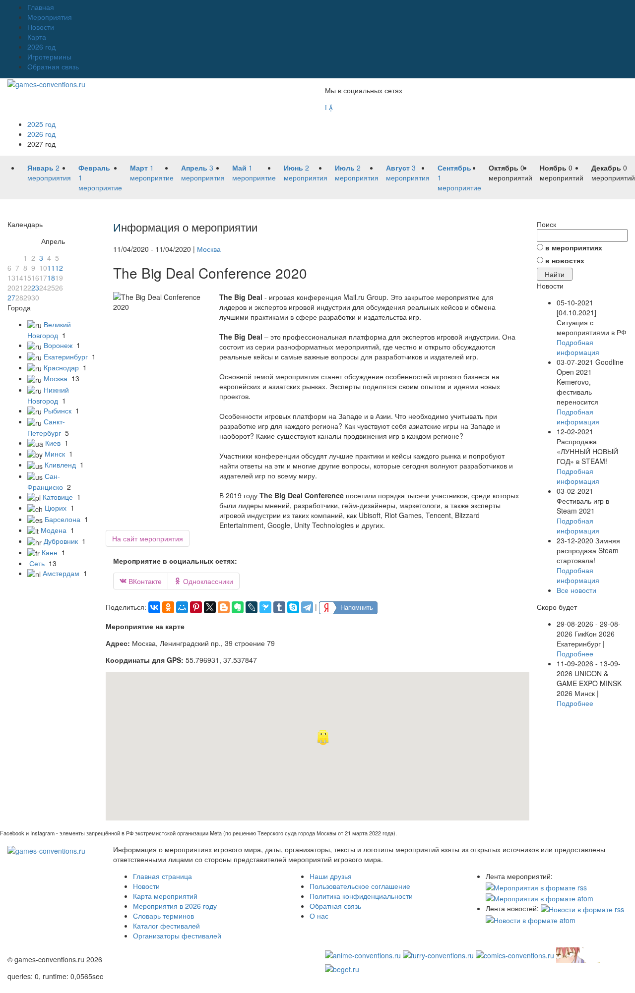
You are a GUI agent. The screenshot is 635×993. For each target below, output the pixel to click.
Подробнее (575, 653)
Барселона (62, 519)
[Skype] (293, 607)
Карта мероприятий (165, 896)
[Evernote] (238, 607)
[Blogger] (224, 607)
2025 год (41, 124)
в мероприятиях (573, 247)
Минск (55, 454)
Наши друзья (331, 876)
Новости (40, 27)
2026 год (41, 47)
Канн (50, 552)
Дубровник (61, 541)
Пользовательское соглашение (360, 886)
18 (51, 278)
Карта (36, 37)
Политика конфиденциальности (361, 896)
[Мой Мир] (182, 607)
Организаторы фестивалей (177, 935)
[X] (210, 607)
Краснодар (61, 367)
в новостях (564, 260)
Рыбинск (57, 410)
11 (51, 268)
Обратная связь (53, 66)
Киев (53, 443)
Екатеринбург (66, 356)
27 (11, 297)
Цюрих (55, 508)
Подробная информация (578, 347)
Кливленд (60, 464)
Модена (53, 530)
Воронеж (58, 345)
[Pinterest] (196, 607)
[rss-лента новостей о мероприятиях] (582, 908)
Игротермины (49, 56)
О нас (319, 916)
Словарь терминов (163, 916)
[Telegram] (307, 607)
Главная (40, 7)
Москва (55, 378)
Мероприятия (49, 17)
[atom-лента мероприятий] (539, 897)
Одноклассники (203, 581)
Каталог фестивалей (166, 926)
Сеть (37, 563)
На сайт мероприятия (147, 538)
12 (59, 268)
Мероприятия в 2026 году (175, 906)
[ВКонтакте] (154, 607)
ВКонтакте (141, 581)
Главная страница (162, 876)
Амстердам (61, 573)
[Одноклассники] (168, 607)
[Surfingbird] (265, 607)
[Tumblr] (279, 607)
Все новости (576, 590)
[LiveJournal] (251, 607)
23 (35, 287)
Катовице (58, 497)
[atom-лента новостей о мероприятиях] (530, 919)
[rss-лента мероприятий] (536, 886)
